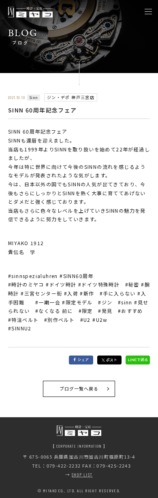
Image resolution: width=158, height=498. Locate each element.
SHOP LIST (82, 474)
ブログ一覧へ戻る (79, 388)
